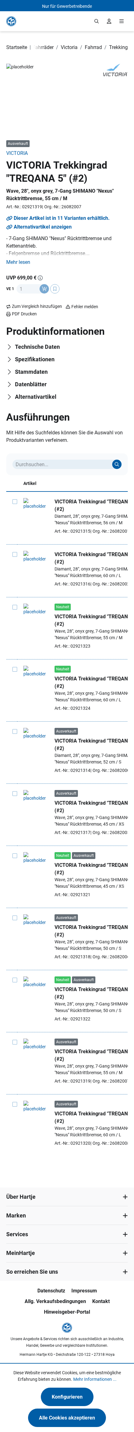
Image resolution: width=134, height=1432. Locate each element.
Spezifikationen (35, 359)
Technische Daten (37, 346)
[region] (67, 99)
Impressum (84, 1291)
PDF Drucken (24, 313)
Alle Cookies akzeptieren (67, 1418)
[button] (18, 262)
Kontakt (101, 1301)
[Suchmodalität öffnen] (96, 21)
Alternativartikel (35, 396)
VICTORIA (17, 153)
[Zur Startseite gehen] (11, 21)
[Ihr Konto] (109, 21)
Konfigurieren (67, 1397)
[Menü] (121, 21)
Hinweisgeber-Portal (67, 1312)
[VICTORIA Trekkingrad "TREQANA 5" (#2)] (35, 504)
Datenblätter (31, 384)
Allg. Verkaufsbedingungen (55, 1301)
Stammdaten (31, 371)
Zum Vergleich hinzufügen (37, 306)
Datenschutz (51, 1291)
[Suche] (117, 464)
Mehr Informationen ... (95, 1379)
